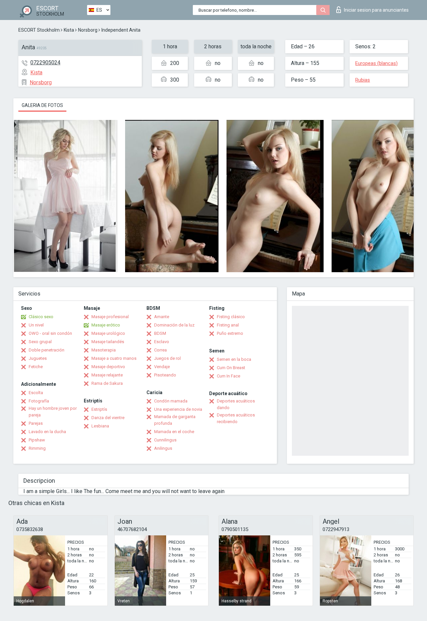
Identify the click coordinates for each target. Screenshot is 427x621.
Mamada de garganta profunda (174, 420)
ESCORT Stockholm (39, 30)
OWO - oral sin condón (50, 333)
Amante (161, 316)
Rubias (362, 80)
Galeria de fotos (42, 105)
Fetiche (36, 366)
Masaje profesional (110, 316)
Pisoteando (165, 374)
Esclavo (161, 341)
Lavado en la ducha (47, 431)
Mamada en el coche (174, 431)
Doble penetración (46, 349)
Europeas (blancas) (376, 63)
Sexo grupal (40, 341)
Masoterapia (103, 349)
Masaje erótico (105, 324)
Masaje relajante (107, 374)
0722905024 (45, 62)
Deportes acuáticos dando (236, 404)
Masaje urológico (108, 333)
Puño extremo (230, 333)
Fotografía (39, 400)
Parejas (36, 423)
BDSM (160, 333)
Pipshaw (37, 439)
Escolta (36, 392)
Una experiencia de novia (178, 409)
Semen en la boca (234, 359)
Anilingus (163, 448)
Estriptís (99, 409)
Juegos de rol (167, 358)
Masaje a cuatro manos (113, 358)
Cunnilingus (165, 439)
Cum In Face (228, 375)
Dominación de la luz (174, 324)
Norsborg (87, 30)
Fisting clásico (231, 316)
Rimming (37, 448)
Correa (160, 349)
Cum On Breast (231, 367)
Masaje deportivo (108, 366)
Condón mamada (170, 400)
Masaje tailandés (107, 341)
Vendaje (162, 366)
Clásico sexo (41, 316)
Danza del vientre (107, 417)
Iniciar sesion (376, 10)
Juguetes (38, 358)
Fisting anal (228, 324)
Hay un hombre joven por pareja (53, 411)
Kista (69, 30)
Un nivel (36, 324)
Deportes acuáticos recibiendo (236, 418)
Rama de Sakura (107, 383)
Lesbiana (100, 425)
